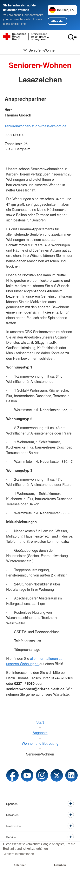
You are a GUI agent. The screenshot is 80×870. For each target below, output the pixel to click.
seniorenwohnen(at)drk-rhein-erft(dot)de (35, 125)
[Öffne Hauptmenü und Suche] (72, 37)
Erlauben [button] (60, 864)
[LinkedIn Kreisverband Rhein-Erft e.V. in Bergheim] (71, 775)
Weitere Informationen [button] (19, 854)
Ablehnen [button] (20, 864)
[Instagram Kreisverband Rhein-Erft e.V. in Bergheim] (42, 775)
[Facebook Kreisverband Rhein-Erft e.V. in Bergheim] (12, 775)
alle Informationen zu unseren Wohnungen (34, 661)
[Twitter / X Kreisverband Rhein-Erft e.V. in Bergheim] (56, 775)
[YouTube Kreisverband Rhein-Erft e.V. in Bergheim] (27, 775)
